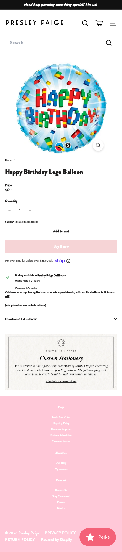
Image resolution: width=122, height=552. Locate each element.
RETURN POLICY (20, 539)
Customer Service (61, 441)
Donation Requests (61, 429)
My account (61, 469)
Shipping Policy (61, 423)
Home (8, 160)
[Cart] (99, 23)
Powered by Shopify (56, 539)
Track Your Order (61, 417)
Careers (61, 502)
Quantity (11, 201)
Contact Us (61, 490)
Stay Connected (61, 496)
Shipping (9, 221)
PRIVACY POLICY (60, 533)
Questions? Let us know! (21, 319)
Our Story (61, 463)
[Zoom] (98, 145)
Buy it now (61, 246)
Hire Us (61, 508)
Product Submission (61, 435)
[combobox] (61, 43)
